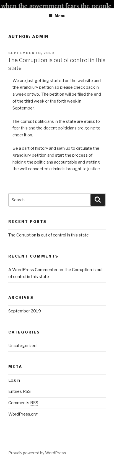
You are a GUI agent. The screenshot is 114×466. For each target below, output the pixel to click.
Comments (23, 402)
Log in (14, 380)
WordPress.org (23, 414)
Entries (19, 391)
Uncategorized (22, 345)
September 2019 (24, 311)
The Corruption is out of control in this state (48, 235)
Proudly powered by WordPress (37, 452)
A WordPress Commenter (33, 269)
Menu (60, 15)
